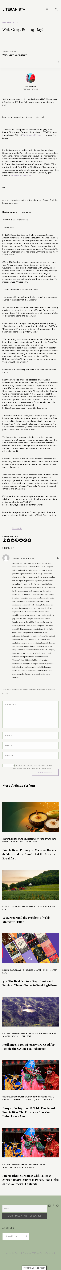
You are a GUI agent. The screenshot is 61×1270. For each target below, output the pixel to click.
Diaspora (15, 839)
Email (8, 746)
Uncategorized (10, 22)
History (30, 839)
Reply (57, 558)
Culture (6, 839)
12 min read (25, 1036)
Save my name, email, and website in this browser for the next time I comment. (33, 767)
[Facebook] (4, 540)
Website (9, 756)
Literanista (17, 528)
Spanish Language (11, 1100)
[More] (29, 540)
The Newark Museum (32, 135)
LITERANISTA (13, 9)
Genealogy (26, 1097)
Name (8, 735)
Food (23, 839)
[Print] (25, 540)
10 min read (28, 1167)
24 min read (30, 842)
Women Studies (25, 906)
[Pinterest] (17, 540)
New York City (41, 839)
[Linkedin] (13, 540)
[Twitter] (8, 540)
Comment (10, 705)
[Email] (21, 540)
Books (5, 906)
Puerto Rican (35, 1033)
